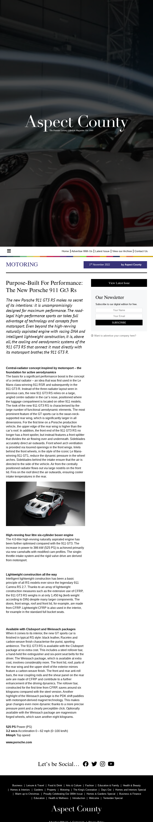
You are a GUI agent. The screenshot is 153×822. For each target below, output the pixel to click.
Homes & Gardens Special (101, 793)
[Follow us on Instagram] (102, 764)
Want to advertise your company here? (114, 335)
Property (51, 789)
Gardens (38, 789)
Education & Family (108, 785)
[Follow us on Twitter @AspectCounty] (94, 764)
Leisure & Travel (35, 785)
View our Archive (122, 251)
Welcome (94, 798)
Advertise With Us (81, 251)
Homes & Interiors (20, 789)
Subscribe (119, 322)
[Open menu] (9, 251)
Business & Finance (130, 793)
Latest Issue (102, 251)
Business (17, 785)
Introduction (78, 798)
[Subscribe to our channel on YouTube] (111, 764)
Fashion (89, 785)
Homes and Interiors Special (130, 789)
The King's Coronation (85, 789)
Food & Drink (55, 785)
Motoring (64, 789)
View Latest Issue (119, 283)
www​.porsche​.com (19, 742)
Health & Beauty (132, 785)
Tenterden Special (113, 798)
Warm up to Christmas (27, 793)
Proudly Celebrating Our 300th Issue (63, 793)
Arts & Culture (73, 785)
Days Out (106, 789)
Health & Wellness (58, 798)
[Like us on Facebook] (86, 764)
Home (65, 251)
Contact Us (141, 251)
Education (39, 798)
